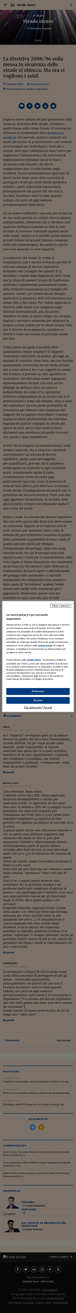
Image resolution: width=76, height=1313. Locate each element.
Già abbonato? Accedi (38, 707)
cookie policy (45, 645)
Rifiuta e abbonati (60, 606)
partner (51, 663)
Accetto (38, 700)
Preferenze (38, 691)
